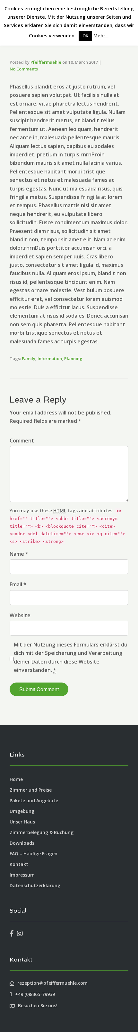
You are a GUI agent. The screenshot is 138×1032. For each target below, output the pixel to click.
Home (16, 779)
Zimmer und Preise (31, 790)
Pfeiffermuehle (45, 62)
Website (20, 615)
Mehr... (101, 35)
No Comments (24, 69)
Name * (19, 553)
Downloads (22, 843)
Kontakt (19, 864)
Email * (18, 584)
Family (28, 358)
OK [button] (85, 36)
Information (50, 358)
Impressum (22, 875)
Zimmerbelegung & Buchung (41, 832)
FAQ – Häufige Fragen (33, 854)
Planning (73, 358)
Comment (22, 440)
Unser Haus (22, 822)
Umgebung (22, 811)
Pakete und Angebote (34, 800)
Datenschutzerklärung (35, 885)
